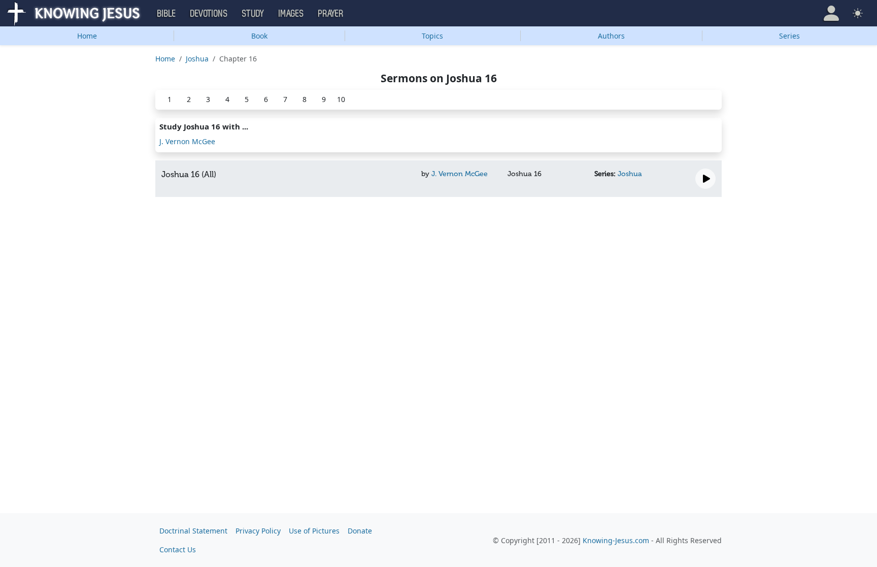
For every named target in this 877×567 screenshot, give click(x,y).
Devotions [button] (209, 13)
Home (87, 36)
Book (259, 36)
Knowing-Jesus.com (616, 540)
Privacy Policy (258, 531)
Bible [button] (166, 13)
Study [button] (253, 13)
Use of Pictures (314, 531)
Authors (611, 36)
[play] (705, 179)
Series (789, 36)
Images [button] (291, 13)
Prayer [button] (331, 13)
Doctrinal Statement (193, 531)
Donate (360, 531)
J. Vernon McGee (187, 141)
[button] (831, 13)
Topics (432, 36)
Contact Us (177, 549)
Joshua (197, 58)
